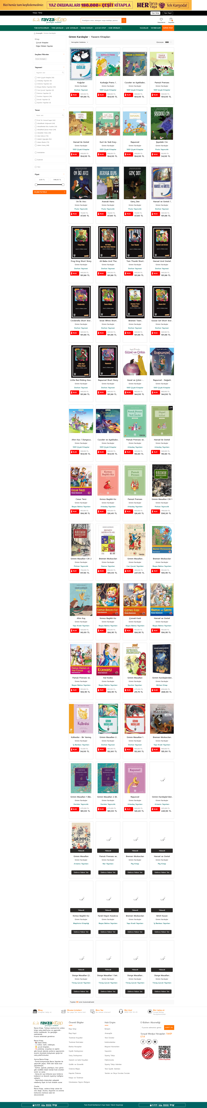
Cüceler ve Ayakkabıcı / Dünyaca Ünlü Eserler (108, 440)
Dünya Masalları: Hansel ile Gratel (162, 975)
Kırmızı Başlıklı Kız (108, 499)
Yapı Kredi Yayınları (81, 626)
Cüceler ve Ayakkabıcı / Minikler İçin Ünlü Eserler (135, 82)
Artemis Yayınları (162, 804)
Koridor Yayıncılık (81, 804)
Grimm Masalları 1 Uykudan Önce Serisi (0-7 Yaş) (135, 737)
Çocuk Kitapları (42, 42)
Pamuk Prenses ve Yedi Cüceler (81, 678)
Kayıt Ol (169, 1027)
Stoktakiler (41, 152)
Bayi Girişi (72, 1029)
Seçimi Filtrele (40, 192)
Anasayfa (39, 33)
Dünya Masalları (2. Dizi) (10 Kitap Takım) (81, 975)
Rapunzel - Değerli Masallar (162, 380)
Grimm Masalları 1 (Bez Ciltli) (81, 797)
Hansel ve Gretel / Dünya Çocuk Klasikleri (162, 201)
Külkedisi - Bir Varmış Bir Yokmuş (81, 737)
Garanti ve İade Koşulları (78, 1060)
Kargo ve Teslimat (76, 1077)
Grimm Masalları (134, 678)
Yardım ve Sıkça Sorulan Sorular (117, 1073)
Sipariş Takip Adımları (113, 1064)
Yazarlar (144, 28)
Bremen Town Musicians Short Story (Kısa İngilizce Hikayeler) (135, 320)
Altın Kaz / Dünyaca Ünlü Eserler (81, 440)
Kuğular (81, 82)
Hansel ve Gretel (162, 618)
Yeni (38, 167)
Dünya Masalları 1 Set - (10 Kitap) (108, 975)
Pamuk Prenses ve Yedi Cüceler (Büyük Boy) (108, 856)
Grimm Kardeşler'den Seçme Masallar (162, 797)
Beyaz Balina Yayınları (81, 507)
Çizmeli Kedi (135, 618)
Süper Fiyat (168, 28)
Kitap (37, 39)
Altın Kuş (81, 618)
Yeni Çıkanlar (57, 28)
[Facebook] (143, 1041)
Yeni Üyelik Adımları (112, 1069)
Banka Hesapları (75, 1046)
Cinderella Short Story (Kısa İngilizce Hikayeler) (81, 320)
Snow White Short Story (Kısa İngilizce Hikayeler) (108, 320)
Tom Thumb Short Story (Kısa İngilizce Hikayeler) (135, 261)
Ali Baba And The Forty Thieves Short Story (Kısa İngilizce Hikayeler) (108, 261)
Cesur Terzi (81, 499)
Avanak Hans (108, 201)
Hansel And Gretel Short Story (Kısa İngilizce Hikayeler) (162, 261)
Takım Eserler (86, 28)
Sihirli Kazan (162, 916)
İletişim (107, 1029)
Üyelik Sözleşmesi (76, 1051)
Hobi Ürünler (114, 28)
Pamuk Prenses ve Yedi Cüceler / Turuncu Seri (135, 440)
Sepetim (108, 1051)
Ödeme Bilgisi (74, 1069)
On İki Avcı (81, 201)
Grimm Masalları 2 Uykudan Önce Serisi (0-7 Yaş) (108, 737)
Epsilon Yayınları (135, 685)
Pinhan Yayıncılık (162, 507)
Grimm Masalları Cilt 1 (162, 499)
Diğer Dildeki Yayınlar (44, 46)
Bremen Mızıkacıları (108, 559)
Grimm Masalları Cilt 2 (81, 559)
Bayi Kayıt (72, 1033)
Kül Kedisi (108, 678)
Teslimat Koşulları (76, 1038)
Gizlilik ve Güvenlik (76, 1064)
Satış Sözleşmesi (75, 1055)
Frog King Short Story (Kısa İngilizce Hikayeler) (81, 261)
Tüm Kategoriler (41, 28)
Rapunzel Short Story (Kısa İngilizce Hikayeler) (108, 380)
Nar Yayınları (108, 864)
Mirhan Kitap (161, 685)
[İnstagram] (155, 1041)
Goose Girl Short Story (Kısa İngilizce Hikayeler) (161, 320)
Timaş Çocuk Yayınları (81, 983)
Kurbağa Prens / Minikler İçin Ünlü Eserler (108, 82)
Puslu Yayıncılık (161, 149)
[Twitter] (149, 1041)
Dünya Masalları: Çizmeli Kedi (135, 975)
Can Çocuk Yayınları (135, 566)
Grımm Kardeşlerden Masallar (162, 678)
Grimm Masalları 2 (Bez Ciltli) (108, 797)
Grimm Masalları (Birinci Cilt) (134, 559)
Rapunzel (135, 142)
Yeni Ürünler (109, 1038)
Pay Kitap (135, 864)
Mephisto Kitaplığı (81, 923)
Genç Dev (135, 201)
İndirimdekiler (110, 1042)
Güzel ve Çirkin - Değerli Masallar (135, 380)
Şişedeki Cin (162, 142)
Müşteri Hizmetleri (112, 1046)
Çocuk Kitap (100, 28)
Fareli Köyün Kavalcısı (108, 916)
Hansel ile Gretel (81, 142)
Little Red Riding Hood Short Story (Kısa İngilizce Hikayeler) (81, 380)
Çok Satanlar (72, 28)
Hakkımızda (109, 1060)
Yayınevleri (156, 28)
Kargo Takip (37, 13)
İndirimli (40, 160)
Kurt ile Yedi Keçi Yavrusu (108, 142)
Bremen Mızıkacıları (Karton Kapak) (162, 737)
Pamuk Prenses (162, 82)
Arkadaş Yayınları (135, 447)
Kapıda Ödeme (75, 1073)
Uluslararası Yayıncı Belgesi (79, 1082)
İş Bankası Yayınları (81, 745)
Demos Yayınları (108, 566)
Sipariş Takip (110, 1055)
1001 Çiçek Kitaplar (108, 90)
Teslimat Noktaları (76, 1042)
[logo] (49, 20)
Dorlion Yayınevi (81, 90)
